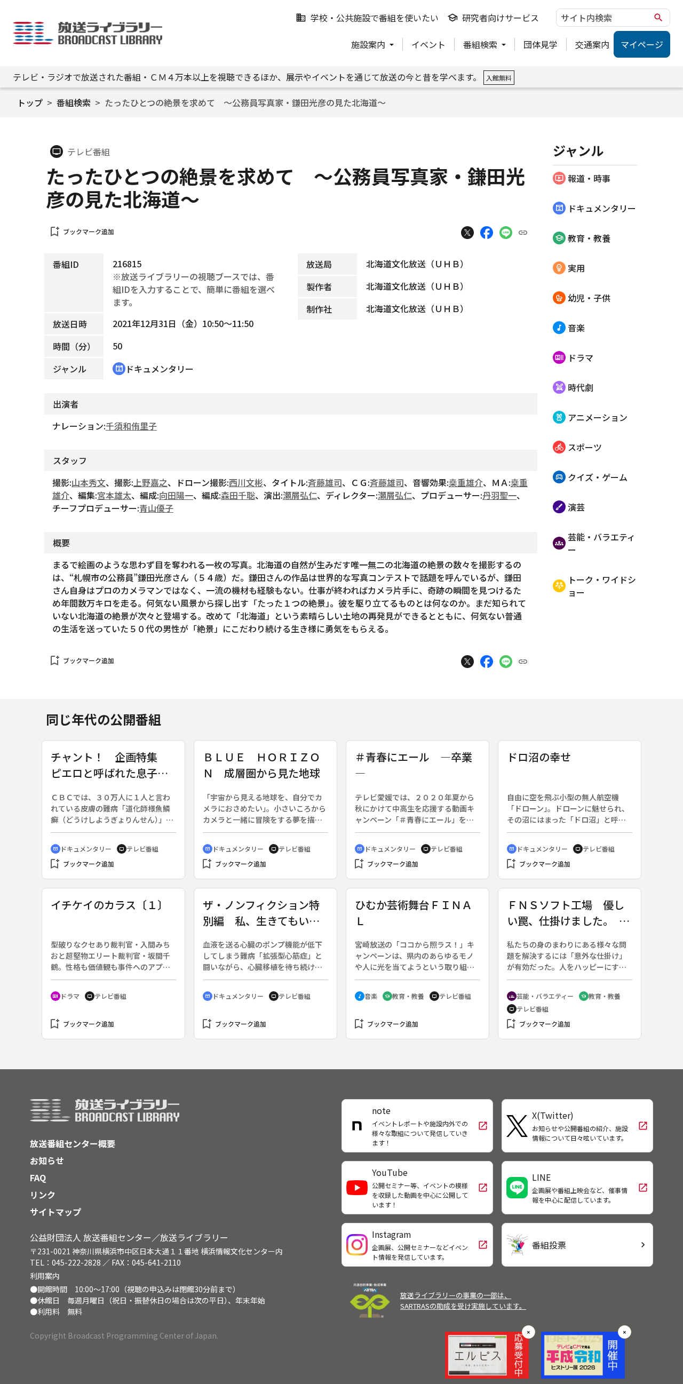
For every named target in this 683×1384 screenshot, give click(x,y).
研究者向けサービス (493, 17)
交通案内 (592, 44)
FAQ (38, 1177)
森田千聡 (238, 495)
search (658, 17)
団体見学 (540, 44)
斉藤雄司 (325, 482)
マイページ (642, 44)
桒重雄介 (466, 482)
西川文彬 (246, 482)
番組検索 (481, 44)
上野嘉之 (150, 482)
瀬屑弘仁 (300, 495)
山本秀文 (89, 482)
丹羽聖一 (499, 495)
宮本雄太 (114, 495)
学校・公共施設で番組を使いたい (367, 17)
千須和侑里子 (131, 425)
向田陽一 (176, 495)
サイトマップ (55, 1211)
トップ (30, 102)
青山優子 (156, 508)
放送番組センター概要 (72, 1143)
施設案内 (369, 44)
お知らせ (47, 1160)
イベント (428, 44)
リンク (42, 1194)
